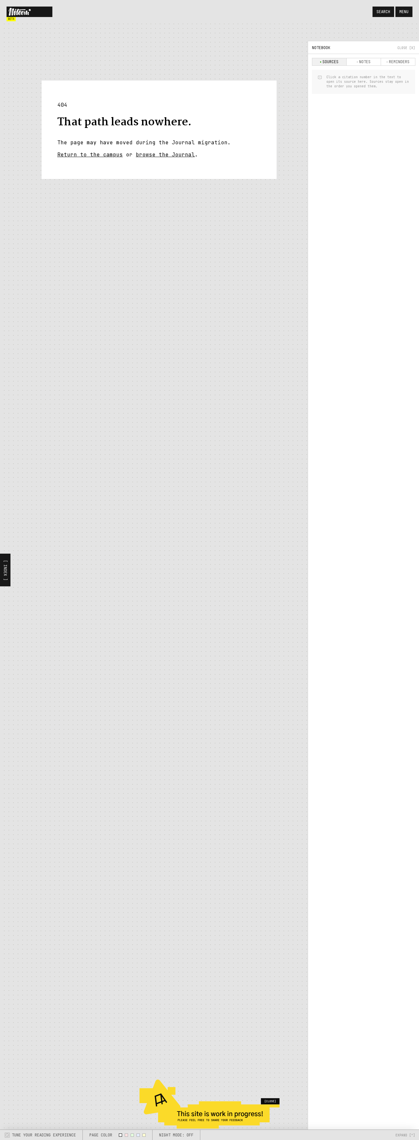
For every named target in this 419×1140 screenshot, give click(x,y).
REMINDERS (399, 61)
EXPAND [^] (405, 1135)
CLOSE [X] (406, 48)
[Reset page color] (120, 1135)
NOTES (365, 61)
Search (383, 11)
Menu (404, 11)
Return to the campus (90, 154)
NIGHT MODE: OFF (176, 1135)
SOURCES (330, 61)
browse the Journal (165, 154)
